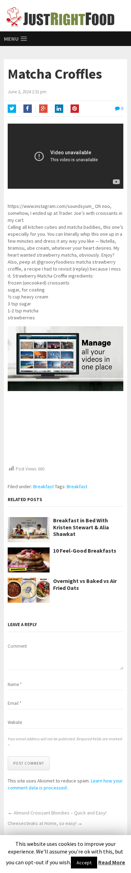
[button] (117, 333)
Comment (17, 646)
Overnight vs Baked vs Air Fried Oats (85, 584)
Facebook (27, 108)
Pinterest (75, 108)
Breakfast (43, 486)
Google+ (43, 108)
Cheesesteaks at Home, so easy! (42, 823)
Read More (111, 862)
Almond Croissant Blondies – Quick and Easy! (60, 813)
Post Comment (28, 763)
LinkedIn (59, 108)
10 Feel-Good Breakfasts (84, 550)
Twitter (12, 108)
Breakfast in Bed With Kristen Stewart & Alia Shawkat (81, 527)
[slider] (54, 383)
